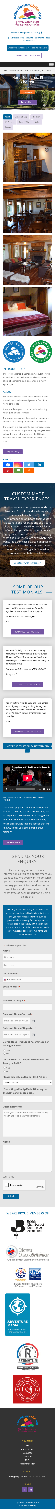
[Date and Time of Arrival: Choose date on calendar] (33, 1020)
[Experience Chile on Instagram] (30, 1489)
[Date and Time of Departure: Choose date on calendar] (33, 1034)
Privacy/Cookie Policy (27, 1505)
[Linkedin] (39, 464)
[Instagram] (18, 464)
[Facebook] (8, 464)
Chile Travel (35, 55)
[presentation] (24, 1185)
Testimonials (21, 55)
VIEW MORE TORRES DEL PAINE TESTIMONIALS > (29, 748)
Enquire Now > (27, 102)
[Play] (6, 789)
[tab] (7, 116)
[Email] (18, 470)
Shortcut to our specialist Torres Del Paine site (27, 47)
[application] (27, 778)
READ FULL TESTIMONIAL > (28, 631)
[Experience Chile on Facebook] (24, 1489)
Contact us (39, 38)
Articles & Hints (17, 38)
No (7, 1053)
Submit (10, 1196)
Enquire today (12, 451)
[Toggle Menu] (51, 64)
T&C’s (48, 38)
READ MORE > (13, 842)
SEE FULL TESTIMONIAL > (27, 684)
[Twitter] (29, 464)
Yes (8, 1050)
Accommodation (29, 40)
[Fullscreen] (48, 789)
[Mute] (44, 789)
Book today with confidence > (27, 563)
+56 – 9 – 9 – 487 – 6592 (35, 1476)
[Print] (29, 470)
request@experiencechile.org (26, 32)
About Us (29, 38)
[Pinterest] (8, 470)
